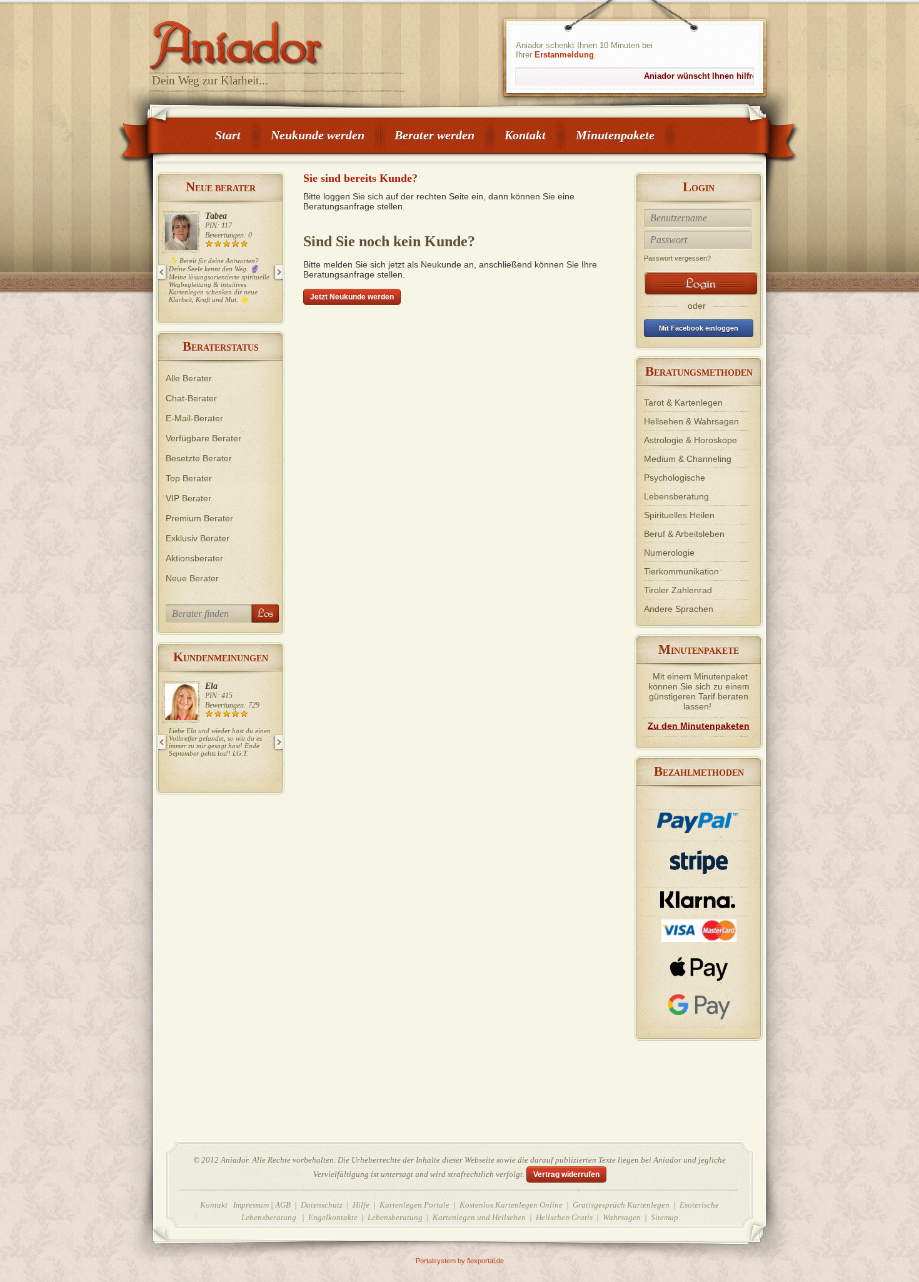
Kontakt (525, 135)
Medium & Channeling (687, 459)
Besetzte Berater (199, 458)
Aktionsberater (194, 558)
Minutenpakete (615, 135)
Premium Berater (199, 518)
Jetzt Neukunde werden (352, 297)
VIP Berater (188, 498)
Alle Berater (189, 378)
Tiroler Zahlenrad (678, 590)
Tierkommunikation (681, 571)
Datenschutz (322, 1204)
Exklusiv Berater (197, 538)
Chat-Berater (191, 398)
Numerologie (669, 553)
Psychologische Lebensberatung (676, 487)
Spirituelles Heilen (679, 515)
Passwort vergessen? (677, 258)
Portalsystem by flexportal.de (460, 1260)
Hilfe (361, 1204)
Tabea (216, 216)
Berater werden (434, 135)
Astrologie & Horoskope (690, 440)
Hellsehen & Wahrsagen (691, 421)
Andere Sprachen (678, 609)
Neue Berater (192, 578)
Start (228, 135)
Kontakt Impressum (234, 1204)
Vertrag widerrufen (566, 1174)
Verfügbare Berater (203, 438)
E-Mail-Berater (194, 418)
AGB (283, 1204)
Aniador (278, 40)
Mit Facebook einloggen (698, 328)
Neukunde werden (317, 135)
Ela (211, 686)
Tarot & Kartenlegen (683, 403)
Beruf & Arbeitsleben (684, 534)
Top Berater (189, 478)
